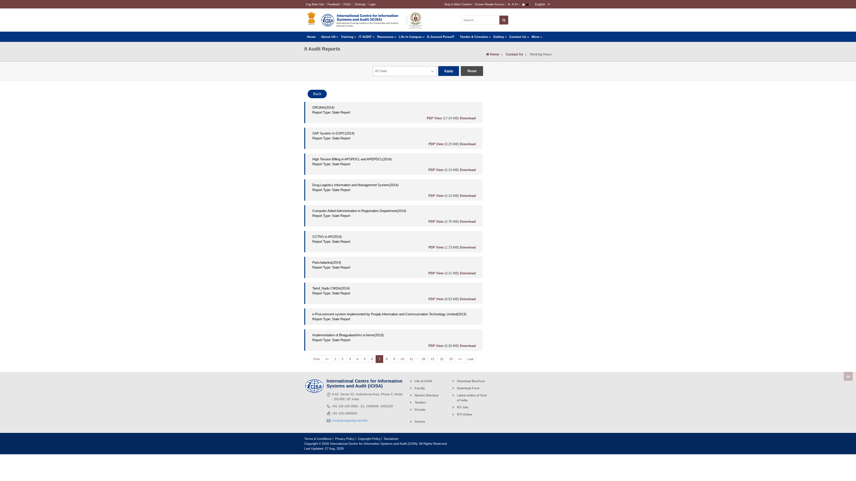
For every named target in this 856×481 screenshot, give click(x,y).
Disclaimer (391, 438)
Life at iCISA (423, 381)
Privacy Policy (344, 438)
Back (317, 94)
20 (423, 359)
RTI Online (464, 414)
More (535, 37)
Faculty (420, 388)
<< (327, 359)
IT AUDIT (365, 37)
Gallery (498, 37)
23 (451, 359)
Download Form (468, 388)
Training (347, 37)
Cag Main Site (315, 4)
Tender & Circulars (474, 37)
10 (402, 359)
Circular (420, 409)
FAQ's (347, 4)
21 (432, 359)
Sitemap (360, 4)
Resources (385, 37)
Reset (471, 71)
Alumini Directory (426, 395)
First (316, 359)
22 (442, 359)
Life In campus (410, 37)
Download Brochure (471, 381)
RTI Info (462, 407)
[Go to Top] (848, 376)
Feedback (333, 4)
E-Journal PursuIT (441, 37)
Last (470, 359)
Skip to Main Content (457, 4)
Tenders (420, 402)
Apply (448, 71)
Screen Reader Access (489, 4)
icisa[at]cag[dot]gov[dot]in (350, 420)
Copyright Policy (369, 438)
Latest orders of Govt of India (472, 397)
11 (411, 359)
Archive (420, 421)
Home (311, 37)
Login (372, 4)
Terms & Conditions (318, 438)
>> (460, 359)
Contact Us (517, 37)
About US (328, 37)
